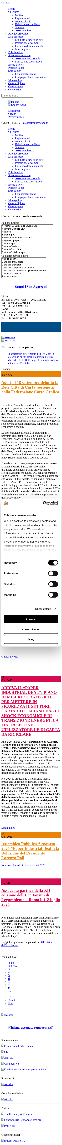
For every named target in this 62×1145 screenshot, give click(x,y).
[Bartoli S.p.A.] (27, 234)
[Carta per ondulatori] (24, 264)
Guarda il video (9, 656)
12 (9, 997)
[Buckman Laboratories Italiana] (27, 237)
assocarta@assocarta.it (35, 122)
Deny (31, 639)
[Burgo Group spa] (27, 240)
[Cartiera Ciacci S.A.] (27, 249)
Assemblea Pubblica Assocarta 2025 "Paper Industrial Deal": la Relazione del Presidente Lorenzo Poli (30, 851)
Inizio (11, 962)
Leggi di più (8, 827)
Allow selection (31, 629)
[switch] (53, 573)
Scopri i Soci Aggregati (31, 286)
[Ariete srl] (27, 231)
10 (9, 990)
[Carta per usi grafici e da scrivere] (24, 267)
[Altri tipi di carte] (24, 259)
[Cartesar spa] (27, 243)
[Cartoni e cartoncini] (24, 273)
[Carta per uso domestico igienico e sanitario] (24, 270)
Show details (43, 608)
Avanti (12, 1000)
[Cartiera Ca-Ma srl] (27, 246)
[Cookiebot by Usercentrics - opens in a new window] (43, 503)
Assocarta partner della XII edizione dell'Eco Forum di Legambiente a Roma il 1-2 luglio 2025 (30, 897)
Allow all (31, 619)
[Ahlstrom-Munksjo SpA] (27, 229)
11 (9, 993)
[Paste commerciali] (24, 276)
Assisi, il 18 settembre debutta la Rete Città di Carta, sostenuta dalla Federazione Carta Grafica (30, 387)
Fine (10, 1003)
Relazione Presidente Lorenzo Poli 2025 (23, 865)
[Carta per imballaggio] (24, 261)
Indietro (12, 965)
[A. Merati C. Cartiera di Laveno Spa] (27, 226)
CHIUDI (6, 2)
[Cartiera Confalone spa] (27, 252)
